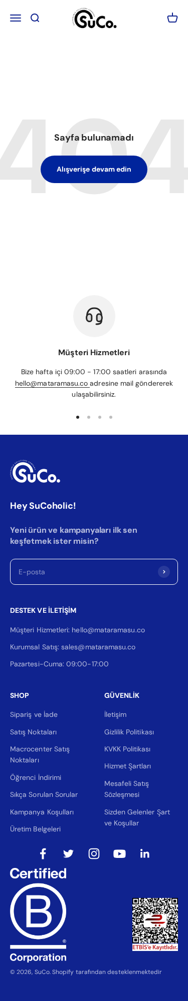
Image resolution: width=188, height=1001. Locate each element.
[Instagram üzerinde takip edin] (94, 853)
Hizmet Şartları (127, 765)
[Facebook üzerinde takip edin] (43, 853)
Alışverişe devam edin (94, 169)
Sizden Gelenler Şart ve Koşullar (137, 817)
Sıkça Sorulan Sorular (44, 794)
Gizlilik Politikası (129, 731)
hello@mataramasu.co (52, 383)
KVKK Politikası (127, 748)
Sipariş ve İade (34, 714)
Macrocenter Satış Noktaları (40, 754)
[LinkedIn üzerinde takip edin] (145, 853)
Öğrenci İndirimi (35, 777)
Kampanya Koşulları (42, 811)
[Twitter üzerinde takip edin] (68, 853)
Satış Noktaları (33, 731)
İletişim (115, 714)
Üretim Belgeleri (35, 828)
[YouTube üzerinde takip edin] (119, 853)
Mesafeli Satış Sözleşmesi (126, 789)
